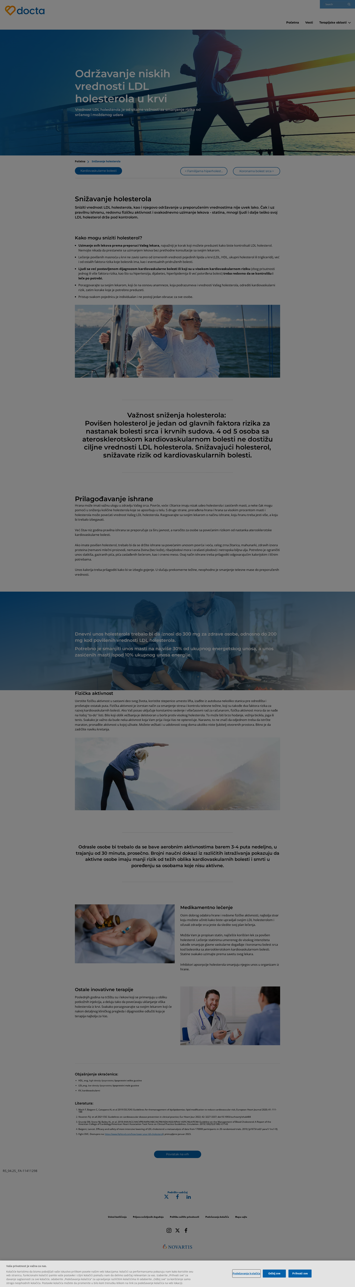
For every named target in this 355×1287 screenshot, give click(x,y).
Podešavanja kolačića (246, 1273)
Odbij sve (274, 1273)
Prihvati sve (300, 1273)
